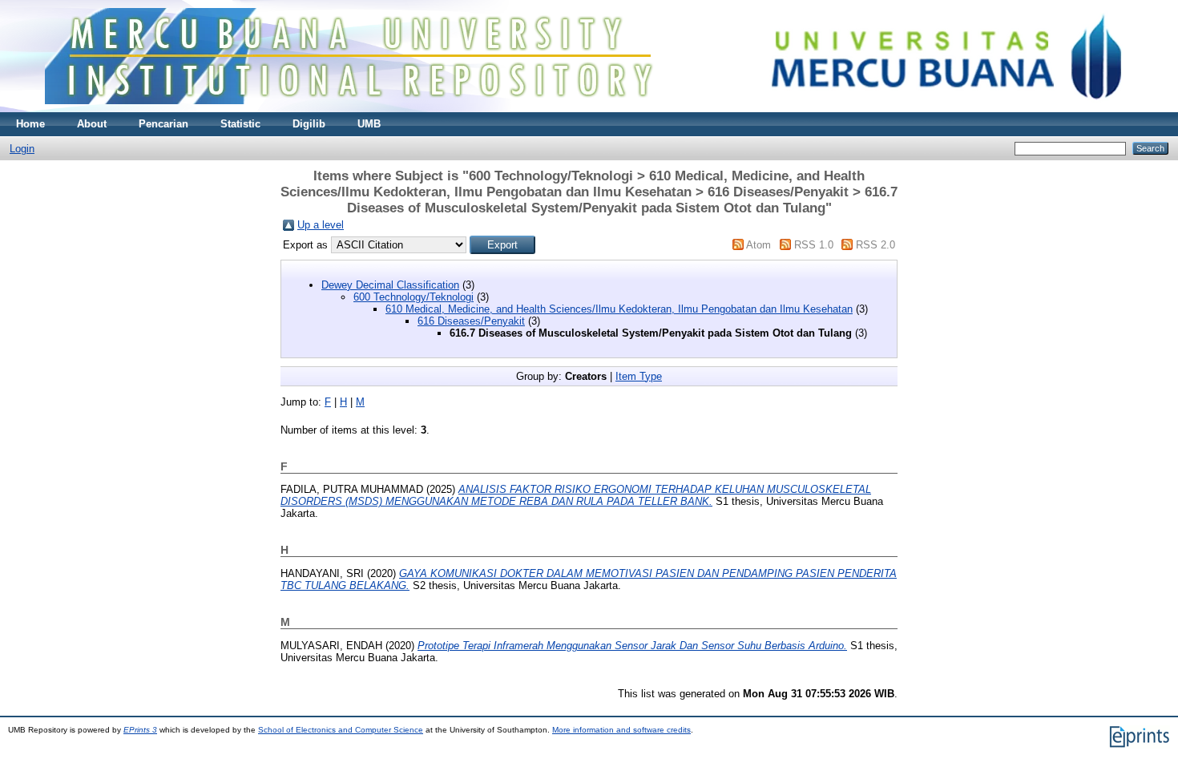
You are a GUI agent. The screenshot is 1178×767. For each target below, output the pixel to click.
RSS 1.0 (813, 245)
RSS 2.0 (875, 245)
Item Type (638, 376)
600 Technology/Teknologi (413, 297)
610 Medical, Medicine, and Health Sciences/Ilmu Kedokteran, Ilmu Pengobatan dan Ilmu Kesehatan (619, 309)
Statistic (240, 124)
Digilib (308, 124)
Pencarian (163, 124)
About (92, 124)
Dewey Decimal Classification (390, 285)
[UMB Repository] (589, 109)
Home (30, 124)
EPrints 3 (140, 729)
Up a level (320, 225)
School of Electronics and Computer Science (340, 729)
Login (22, 149)
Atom (758, 245)
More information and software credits (621, 729)
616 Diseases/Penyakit (471, 321)
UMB (369, 124)
